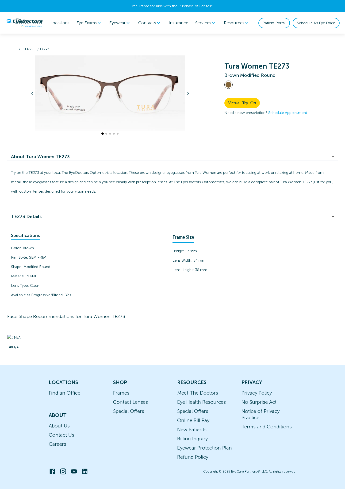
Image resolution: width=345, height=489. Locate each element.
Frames (121, 393)
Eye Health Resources (201, 402)
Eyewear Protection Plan (204, 448)
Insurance (178, 22)
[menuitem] (89, 23)
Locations (59, 22)
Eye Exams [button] (87, 22)
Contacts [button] (147, 22)
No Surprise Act (259, 402)
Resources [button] (234, 22)
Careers (57, 444)
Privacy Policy (257, 393)
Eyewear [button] (117, 22)
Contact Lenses (130, 402)
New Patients (192, 429)
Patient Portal (274, 23)
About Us (59, 426)
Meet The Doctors (197, 393)
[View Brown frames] (228, 85)
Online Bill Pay (193, 420)
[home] (24, 22)
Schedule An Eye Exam (316, 23)
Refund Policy (192, 457)
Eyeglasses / (28, 49)
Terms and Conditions (267, 427)
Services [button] (203, 22)
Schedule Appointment (287, 112)
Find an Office (64, 393)
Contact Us (61, 435)
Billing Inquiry (192, 439)
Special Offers (128, 411)
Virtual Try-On (242, 102)
